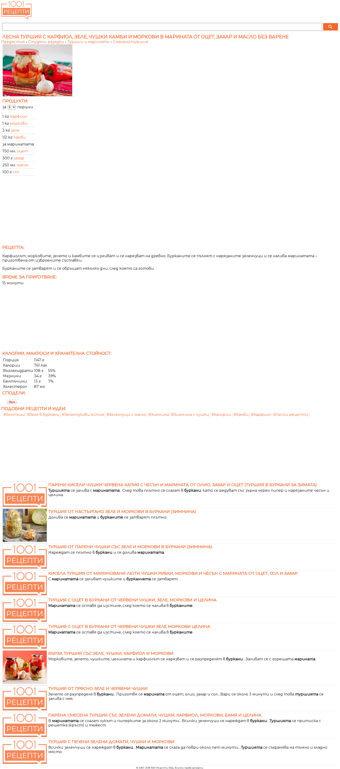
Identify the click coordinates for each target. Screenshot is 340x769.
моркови (19, 123)
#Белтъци (14, 414)
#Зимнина (158, 414)
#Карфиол (261, 414)
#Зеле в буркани (43, 414)
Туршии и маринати (89, 42)
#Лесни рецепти (290, 414)
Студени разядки (46, 42)
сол (16, 172)
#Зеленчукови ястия (83, 414)
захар (19, 158)
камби (19, 137)
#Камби (241, 414)
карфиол (18, 116)
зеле (15, 130)
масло (22, 165)
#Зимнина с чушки (190, 414)
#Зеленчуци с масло (126, 414)
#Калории (221, 414)
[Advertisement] (140, 211)
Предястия (13, 42)
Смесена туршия (130, 42)
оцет (22, 151)
